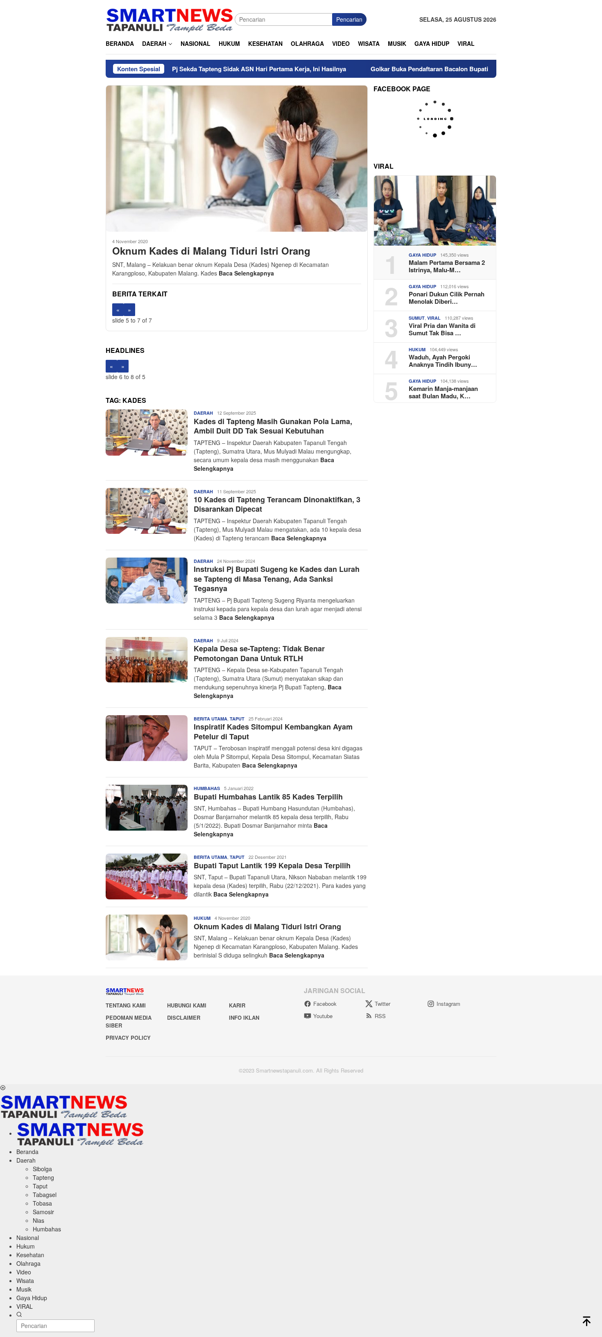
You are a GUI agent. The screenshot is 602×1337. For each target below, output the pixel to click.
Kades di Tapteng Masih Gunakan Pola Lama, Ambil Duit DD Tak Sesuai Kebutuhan (273, 426)
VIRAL (434, 318)
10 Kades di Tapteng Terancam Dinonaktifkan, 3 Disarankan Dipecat (277, 504)
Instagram (448, 1003)
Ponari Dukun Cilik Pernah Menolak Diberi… (446, 297)
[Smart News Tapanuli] (170, 18)
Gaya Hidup (422, 255)
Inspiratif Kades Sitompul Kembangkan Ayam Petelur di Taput (273, 731)
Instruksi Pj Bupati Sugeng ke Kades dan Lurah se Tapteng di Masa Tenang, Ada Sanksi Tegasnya (277, 579)
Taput (237, 719)
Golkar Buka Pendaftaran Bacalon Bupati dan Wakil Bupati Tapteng (424, 68)
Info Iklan (244, 1017)
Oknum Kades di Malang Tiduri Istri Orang (211, 251)
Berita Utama (210, 719)
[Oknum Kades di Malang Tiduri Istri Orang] (237, 158)
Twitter (382, 1003)
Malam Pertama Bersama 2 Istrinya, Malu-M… (447, 266)
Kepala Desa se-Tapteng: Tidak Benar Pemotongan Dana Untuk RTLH (259, 653)
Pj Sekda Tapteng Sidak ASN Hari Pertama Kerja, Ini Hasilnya (216, 68)
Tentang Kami (126, 1005)
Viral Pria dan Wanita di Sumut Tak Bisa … (442, 329)
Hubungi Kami (186, 1005)
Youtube (323, 1016)
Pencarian (349, 19)
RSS (380, 1016)
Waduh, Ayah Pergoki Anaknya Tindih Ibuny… (443, 360)
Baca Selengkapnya (246, 273)
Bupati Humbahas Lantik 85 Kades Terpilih (268, 796)
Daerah (203, 413)
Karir (237, 1005)
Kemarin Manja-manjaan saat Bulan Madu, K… (443, 392)
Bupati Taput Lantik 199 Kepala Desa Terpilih (272, 865)
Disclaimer (183, 1017)
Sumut (417, 318)
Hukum (202, 918)
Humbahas (207, 788)
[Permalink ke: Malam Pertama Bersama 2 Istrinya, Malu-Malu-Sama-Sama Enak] (434, 211)
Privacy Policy (128, 1037)
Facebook (325, 1003)
